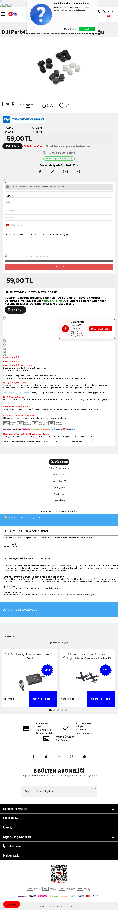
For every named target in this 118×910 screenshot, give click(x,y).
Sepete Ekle (43, 699)
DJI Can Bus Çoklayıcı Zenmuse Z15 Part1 (29, 656)
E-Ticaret (51, 906)
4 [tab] (62, 710)
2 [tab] (54, 710)
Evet (87, 29)
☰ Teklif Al (15, 310)
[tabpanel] (29, 678)
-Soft (43, 906)
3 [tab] (58, 710)
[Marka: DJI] (59, 120)
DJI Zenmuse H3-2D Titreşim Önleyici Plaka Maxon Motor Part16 (87, 656)
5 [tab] (66, 710)
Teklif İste (13, 146)
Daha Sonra (70, 29)
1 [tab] (50, 710)
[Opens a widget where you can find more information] (11, 904)
